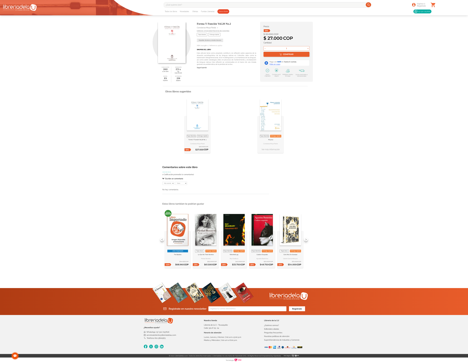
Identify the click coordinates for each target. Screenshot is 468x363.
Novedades (184, 11)
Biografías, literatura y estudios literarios (210, 40)
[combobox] (267, 4)
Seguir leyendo (202, 67)
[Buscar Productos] (368, 4)
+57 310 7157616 (424, 11)
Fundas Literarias (207, 11)
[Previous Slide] (162, 239)
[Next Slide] (306, 239)
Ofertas (195, 11)
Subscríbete (223, 11)
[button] (215, 179)
